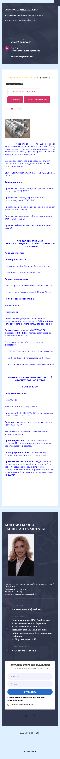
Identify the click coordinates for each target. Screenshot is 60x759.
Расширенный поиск (23, 91)
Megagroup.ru (30, 751)
